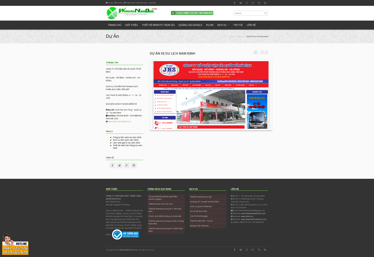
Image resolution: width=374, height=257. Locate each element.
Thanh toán (130, 3)
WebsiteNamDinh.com (128, 250)
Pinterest (134, 165)
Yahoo (259, 3)
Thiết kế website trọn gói (201, 196)
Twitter (241, 3)
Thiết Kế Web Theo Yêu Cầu (161, 204)
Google (247, 3)
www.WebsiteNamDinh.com (253, 213)
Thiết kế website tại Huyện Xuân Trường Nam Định (166, 222)
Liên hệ (119, 3)
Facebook (234, 3)
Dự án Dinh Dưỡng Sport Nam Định (262, 52)
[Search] (265, 13)
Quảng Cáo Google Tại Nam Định (204, 201)
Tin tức (110, 3)
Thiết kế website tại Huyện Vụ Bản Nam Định (166, 229)
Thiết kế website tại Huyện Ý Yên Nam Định (165, 210)
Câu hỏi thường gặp (199, 216)
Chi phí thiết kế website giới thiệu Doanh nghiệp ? (163, 197)
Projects (255, 52)
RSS (265, 3)
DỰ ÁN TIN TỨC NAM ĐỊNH (266, 52)
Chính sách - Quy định (147, 3)
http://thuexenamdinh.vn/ (119, 121)
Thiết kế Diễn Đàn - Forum (201, 220)
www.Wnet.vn (247, 216)
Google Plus (253, 3)
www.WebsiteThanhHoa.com (254, 219)
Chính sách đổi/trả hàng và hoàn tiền (165, 216)
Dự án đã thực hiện (198, 211)
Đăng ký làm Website (199, 225)
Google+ (127, 165)
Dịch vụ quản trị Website (201, 206)
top (368, 251)
